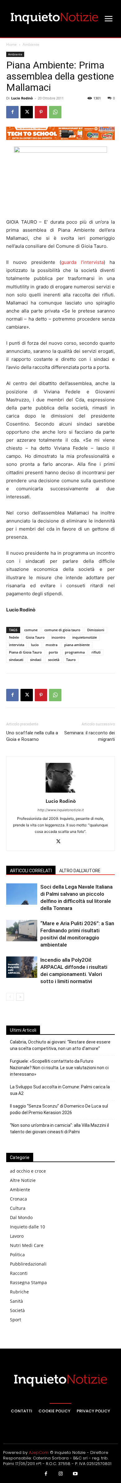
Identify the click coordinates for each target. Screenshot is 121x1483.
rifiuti (96, 652)
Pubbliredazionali (28, 1264)
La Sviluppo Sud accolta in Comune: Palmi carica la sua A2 (60, 1090)
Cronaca (18, 1199)
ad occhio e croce (28, 1171)
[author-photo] (60, 792)
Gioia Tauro (35, 637)
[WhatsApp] (55, 112)
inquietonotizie (84, 637)
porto (53, 652)
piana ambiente (77, 644)
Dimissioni (95, 630)
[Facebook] (12, 112)
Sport (15, 1320)
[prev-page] (10, 997)
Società (17, 1310)
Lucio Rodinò (22, 98)
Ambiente (31, 44)
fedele (14, 637)
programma (75, 652)
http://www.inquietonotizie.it (61, 810)
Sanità (16, 1301)
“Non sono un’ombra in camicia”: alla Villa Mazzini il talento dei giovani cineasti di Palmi (59, 1128)
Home (11, 44)
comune (31, 630)
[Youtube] (75, 1474)
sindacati (16, 659)
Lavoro (17, 1236)
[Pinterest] (41, 112)
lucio (35, 644)
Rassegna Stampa (28, 1282)
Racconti (19, 1273)
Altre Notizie (23, 1180)
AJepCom (39, 1452)
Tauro (71, 659)
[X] (26, 112)
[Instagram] (60, 1474)
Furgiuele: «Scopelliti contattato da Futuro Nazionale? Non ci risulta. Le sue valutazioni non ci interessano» (59, 1068)
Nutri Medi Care (26, 1245)
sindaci (35, 659)
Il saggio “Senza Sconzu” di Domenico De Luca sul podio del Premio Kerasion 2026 (59, 1109)
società (53, 659)
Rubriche (19, 1292)
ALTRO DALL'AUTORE (80, 870)
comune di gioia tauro (62, 630)
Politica (17, 1255)
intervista (16, 644)
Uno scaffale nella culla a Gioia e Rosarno (32, 736)
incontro (58, 637)
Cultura (17, 1208)
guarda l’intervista (82, 262)
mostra (51, 644)
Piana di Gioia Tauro (25, 652)
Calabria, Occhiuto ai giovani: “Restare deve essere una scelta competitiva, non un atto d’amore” (60, 1045)
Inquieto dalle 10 (27, 1227)
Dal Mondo (21, 1217)
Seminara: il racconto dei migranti (89, 736)
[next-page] (20, 997)
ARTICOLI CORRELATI (31, 870)
